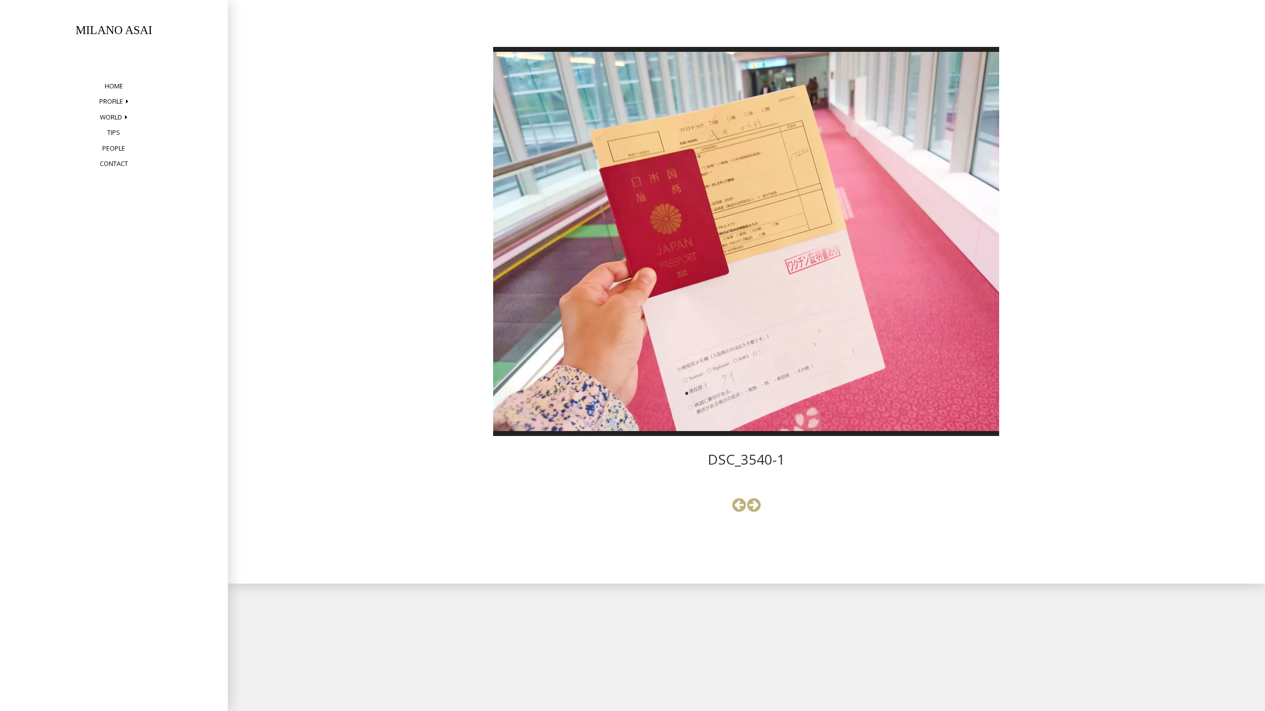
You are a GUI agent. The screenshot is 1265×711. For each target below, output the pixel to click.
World (111, 117)
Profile (111, 101)
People (113, 148)
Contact (114, 163)
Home (114, 85)
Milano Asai (114, 30)
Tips (113, 132)
